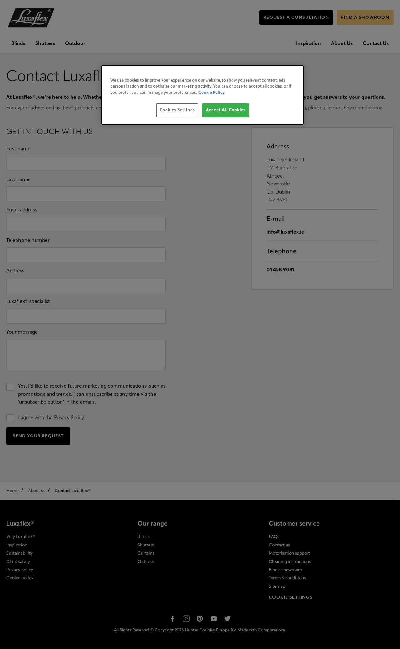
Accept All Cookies (226, 110)
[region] (202, 95)
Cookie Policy (211, 93)
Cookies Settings (177, 110)
